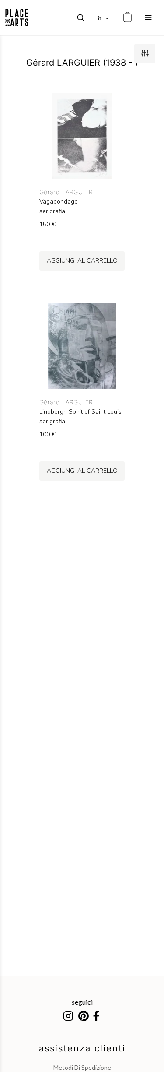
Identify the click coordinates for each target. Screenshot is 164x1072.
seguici (82, 1002)
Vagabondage (58, 202)
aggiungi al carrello (82, 261)
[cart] (127, 17)
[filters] (144, 53)
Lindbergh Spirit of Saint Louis (80, 412)
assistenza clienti (82, 1048)
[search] (80, 17)
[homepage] (16, 17)
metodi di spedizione (82, 1067)
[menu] (148, 17)
